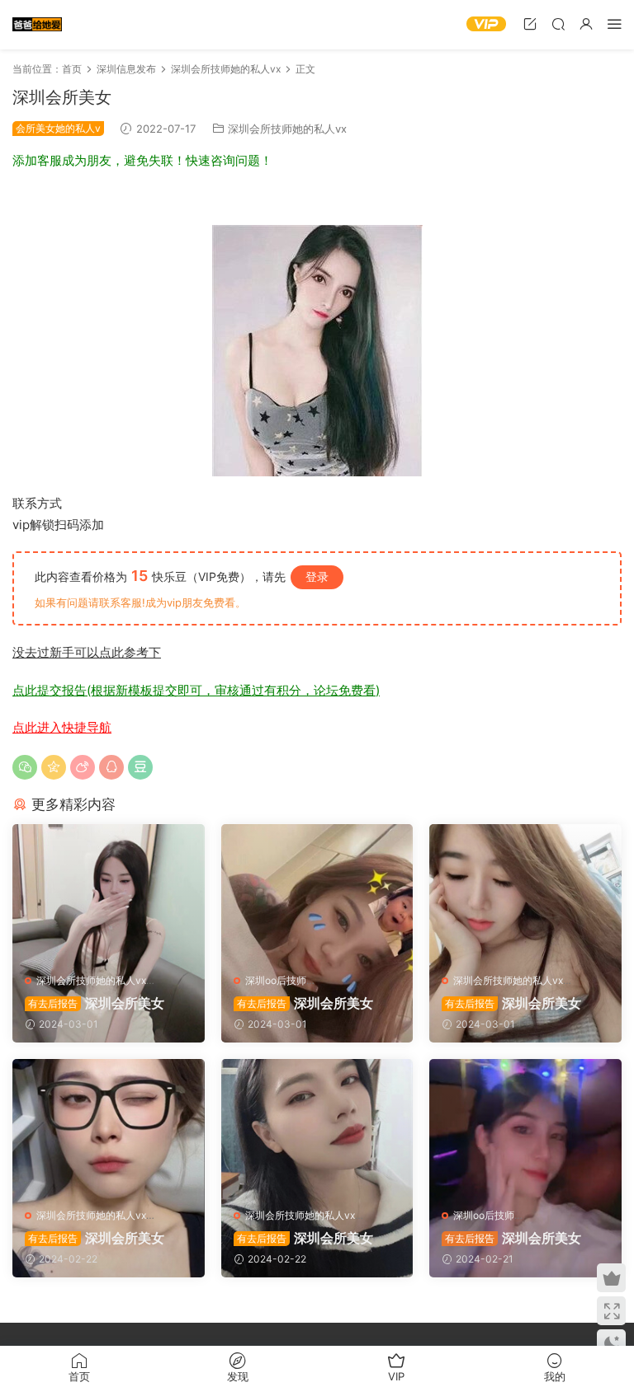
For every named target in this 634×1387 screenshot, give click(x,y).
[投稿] (530, 23)
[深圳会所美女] (108, 892)
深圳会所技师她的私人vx (287, 128)
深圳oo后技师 (275, 980)
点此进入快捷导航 (61, 727)
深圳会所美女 (96, 1003)
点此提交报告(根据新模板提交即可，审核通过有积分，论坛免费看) (196, 690)
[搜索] (558, 23)
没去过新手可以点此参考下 (86, 652)
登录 (317, 576)
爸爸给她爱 (37, 24)
